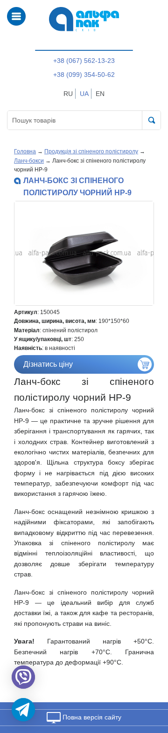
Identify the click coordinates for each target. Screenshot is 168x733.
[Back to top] (149, 681)
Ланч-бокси (29, 161)
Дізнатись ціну (48, 364)
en (100, 93)
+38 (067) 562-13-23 (84, 60)
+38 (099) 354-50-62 (84, 74)
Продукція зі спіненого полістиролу (91, 151)
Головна (25, 151)
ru (68, 93)
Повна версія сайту (91, 717)
